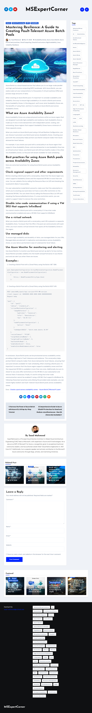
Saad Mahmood (16, 40)
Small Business (77, 179)
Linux (58, 42)
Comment (10, 499)
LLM (80, 118)
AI (73, 34)
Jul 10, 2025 (34, 480)
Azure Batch (55, 40)
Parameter (76, 154)
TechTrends (76, 195)
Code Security (77, 97)
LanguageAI (76, 114)
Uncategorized (55, 582)
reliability (9, 45)
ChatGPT (75, 82)
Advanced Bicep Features (77, 29)
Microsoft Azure (78, 139)
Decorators (76, 101)
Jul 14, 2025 (13, 480)
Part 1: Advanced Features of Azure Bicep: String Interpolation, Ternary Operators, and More (77, 586)
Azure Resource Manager (77, 63)
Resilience (15, 45)
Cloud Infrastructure (38, 42)
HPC (27, 23)
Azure (8, 23)
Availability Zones (40, 40)
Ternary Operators (78, 199)
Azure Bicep (76, 55)
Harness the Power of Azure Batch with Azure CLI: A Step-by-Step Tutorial (22, 409)
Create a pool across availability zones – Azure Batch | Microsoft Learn (35, 389)
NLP (74, 147)
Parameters (76, 158)
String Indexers (77, 187)
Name (8, 526)
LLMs (74, 122)
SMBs (74, 183)
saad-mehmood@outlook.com (14, 609)
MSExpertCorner (47, 9)
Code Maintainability (79, 89)
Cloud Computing (25, 42)
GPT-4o (82, 105)
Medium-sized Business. (77, 130)
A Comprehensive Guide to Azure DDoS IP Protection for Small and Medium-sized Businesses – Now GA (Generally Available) (55, 467)
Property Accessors (79, 162)
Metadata (76, 135)
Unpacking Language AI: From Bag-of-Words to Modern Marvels (14, 471)
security (75, 176)
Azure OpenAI (77, 59)
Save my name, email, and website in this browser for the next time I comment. (34, 554)
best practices (15, 42)
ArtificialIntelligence (79, 43)
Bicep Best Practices (76, 77)
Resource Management (77, 171)
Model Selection (77, 143)
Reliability (34, 23)
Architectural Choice (77, 38)
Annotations (81, 34)
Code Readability (78, 93)
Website (8, 545)
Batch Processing (18, 23)
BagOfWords (76, 68)
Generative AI (13, 580)
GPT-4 (75, 105)
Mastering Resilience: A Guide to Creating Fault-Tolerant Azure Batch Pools (35, 31)
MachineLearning (78, 126)
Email (8, 536)
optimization (77, 151)
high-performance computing (78, 109)
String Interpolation (79, 191)
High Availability (51, 42)
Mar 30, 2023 (55, 480)
